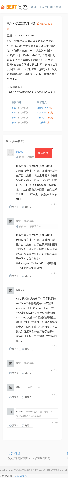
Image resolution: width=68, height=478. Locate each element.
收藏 (40, 206)
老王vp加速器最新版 (15, 117)
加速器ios (15, 107)
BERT (15, 7)
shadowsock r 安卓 (9, 470)
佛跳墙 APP (42, 107)
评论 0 (28, 206)
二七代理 (41, 122)
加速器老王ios (15, 112)
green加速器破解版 (15, 122)
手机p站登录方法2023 (42, 117)
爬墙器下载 (33, 470)
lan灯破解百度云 (41, 458)
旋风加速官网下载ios (19, 458)
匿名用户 (20, 151)
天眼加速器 (20, 476)
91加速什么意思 (42, 112)
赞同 (15, 206)
